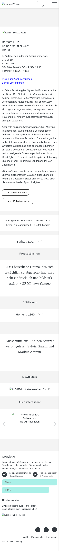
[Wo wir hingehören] (29, 414)
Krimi (9, 225)
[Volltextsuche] (30, 4)
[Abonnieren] (53, 490)
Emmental (26, 220)
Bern (48, 220)
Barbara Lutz (10, 42)
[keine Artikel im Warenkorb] (40, 4)
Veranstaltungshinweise (20, 474)
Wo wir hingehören (29, 421)
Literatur (39, 220)
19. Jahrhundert (22, 225)
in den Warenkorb (17, 192)
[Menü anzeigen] (52, 4)
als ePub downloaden (19, 201)
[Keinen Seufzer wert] (14, 32)
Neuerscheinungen (48, 474)
